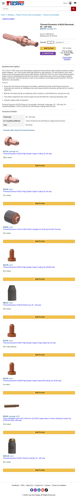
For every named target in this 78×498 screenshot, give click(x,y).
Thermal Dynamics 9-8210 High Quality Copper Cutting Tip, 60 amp (27, 154)
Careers (47, 485)
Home (3, 15)
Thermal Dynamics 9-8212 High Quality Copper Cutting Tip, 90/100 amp (29, 267)
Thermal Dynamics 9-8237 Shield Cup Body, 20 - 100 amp (24, 458)
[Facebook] (31, 490)
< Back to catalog (8, 19)
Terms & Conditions (59, 485)
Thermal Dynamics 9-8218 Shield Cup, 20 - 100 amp (22, 305)
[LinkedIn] (39, 490)
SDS (22, 485)
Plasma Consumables (51, 15)
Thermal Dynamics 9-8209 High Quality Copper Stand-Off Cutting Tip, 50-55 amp (32, 381)
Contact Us (39, 485)
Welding (11, 15)
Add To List (48, 53)
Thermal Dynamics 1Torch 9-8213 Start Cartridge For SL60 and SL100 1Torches (32, 229)
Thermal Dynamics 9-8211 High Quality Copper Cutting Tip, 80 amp (27, 191)
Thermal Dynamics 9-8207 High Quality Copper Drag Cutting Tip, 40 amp (29, 343)
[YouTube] (42, 490)
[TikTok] (46, 490)
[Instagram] (35, 490)
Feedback (15, 485)
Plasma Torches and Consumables (28, 15)
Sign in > (66, 3)
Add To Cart (48, 48)
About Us (29, 485)
